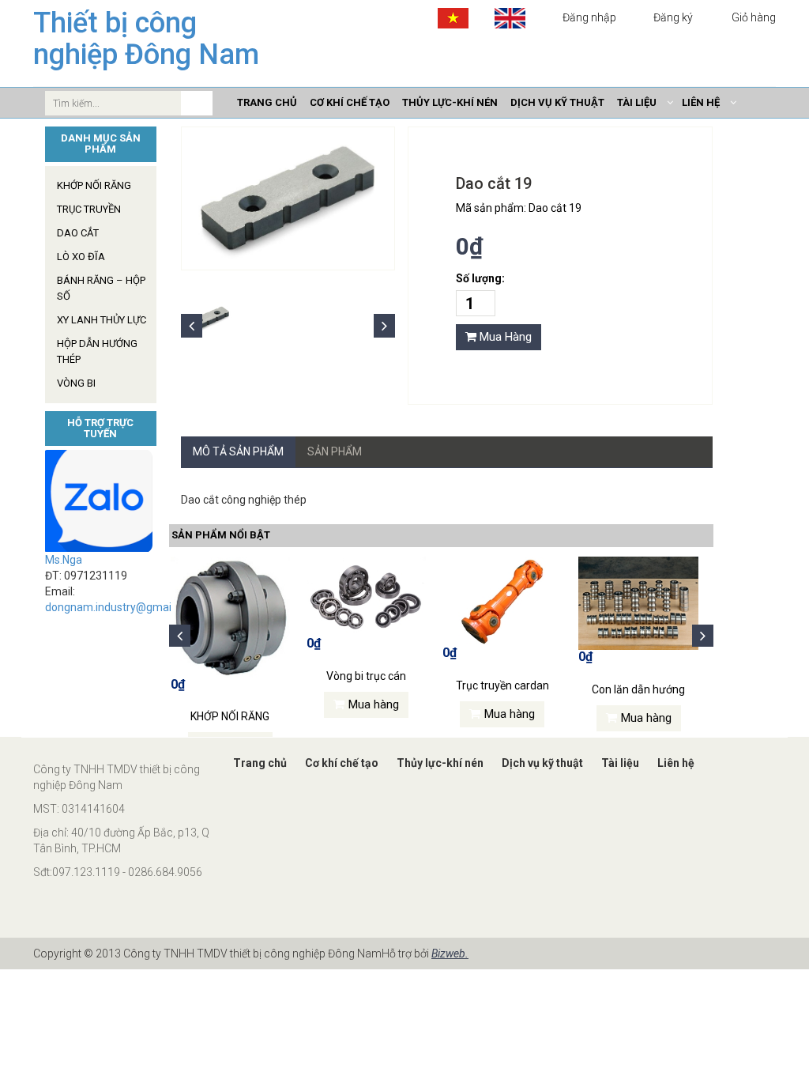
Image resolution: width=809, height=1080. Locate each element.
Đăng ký (673, 17)
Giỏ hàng (752, 17)
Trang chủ (260, 763)
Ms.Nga (63, 559)
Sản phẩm (334, 451)
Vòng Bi (76, 383)
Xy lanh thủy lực (101, 320)
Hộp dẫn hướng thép (97, 351)
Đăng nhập (589, 17)
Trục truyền (89, 209)
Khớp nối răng (94, 185)
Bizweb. (449, 953)
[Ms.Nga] (100, 500)
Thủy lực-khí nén (440, 763)
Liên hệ (675, 763)
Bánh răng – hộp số (101, 288)
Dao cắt (78, 233)
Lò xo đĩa (81, 256)
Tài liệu (620, 763)
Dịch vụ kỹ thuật (542, 763)
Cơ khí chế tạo (341, 763)
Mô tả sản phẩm (238, 451)
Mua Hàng (504, 337)
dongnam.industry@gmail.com (121, 607)
